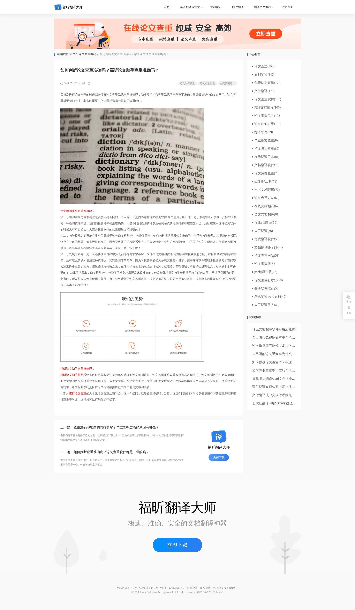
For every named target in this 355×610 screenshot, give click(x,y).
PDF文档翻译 (264, 107)
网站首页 (122, 587)
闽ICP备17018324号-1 (210, 592)
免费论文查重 (264, 82)
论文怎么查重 (264, 148)
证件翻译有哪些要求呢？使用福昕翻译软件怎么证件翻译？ (295, 387)
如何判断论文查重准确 (228, 83)
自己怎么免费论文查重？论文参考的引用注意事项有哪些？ (295, 337)
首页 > (74, 54)
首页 (167, 7)
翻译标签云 (219, 587)
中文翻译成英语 (139, 587)
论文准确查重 (207, 83)
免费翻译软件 (264, 239)
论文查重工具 (264, 115)
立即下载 (177, 545)
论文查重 (287, 7)
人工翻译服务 (264, 305)
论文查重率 (262, 263)
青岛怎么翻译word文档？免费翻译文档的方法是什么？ (291, 378)
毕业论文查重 (264, 140)
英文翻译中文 (159, 587)
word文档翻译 (264, 189)
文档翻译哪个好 (265, 247)
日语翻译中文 (177, 587)
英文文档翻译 (264, 214)
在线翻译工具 (264, 157)
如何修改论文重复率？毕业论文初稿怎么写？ (285, 362)
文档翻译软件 (264, 165)
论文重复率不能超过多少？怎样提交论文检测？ (286, 345)
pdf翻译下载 (263, 272)
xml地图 (233, 587)
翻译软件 (260, 132)
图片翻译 (238, 7)
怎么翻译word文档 (267, 296)
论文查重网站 (264, 255)
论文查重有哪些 (265, 280)
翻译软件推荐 (264, 288)
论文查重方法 (264, 198)
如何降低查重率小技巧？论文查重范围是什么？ (286, 370)
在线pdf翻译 (263, 222)
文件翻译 (260, 91)
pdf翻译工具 (263, 181)
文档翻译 (216, 7)
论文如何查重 (187, 83)
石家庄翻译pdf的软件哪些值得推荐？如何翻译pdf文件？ (292, 403)
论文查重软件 (264, 99)
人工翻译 (260, 231)
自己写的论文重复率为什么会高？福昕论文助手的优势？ (293, 354)
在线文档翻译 (264, 206)
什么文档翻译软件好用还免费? (274, 329)
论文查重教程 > (89, 54)
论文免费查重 (264, 173)
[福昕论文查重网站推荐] (177, 34)
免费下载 (219, 457)
